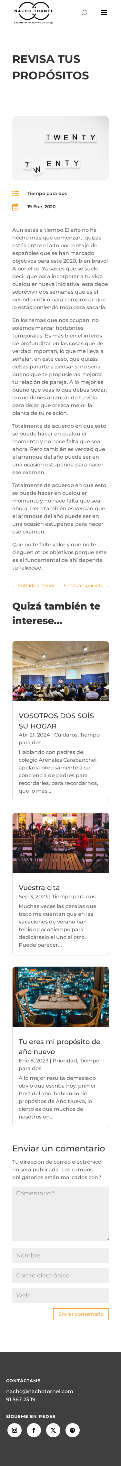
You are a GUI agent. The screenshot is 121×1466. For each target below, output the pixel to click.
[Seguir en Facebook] (34, 1430)
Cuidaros (65, 735)
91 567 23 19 (20, 1399)
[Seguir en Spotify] (73, 1430)
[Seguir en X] (53, 1430)
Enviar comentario (81, 1314)
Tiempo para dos (47, 193)
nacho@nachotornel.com (39, 1391)
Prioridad (65, 1061)
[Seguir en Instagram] (14, 1430)
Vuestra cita (39, 888)
